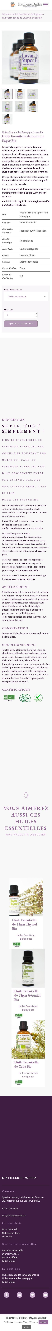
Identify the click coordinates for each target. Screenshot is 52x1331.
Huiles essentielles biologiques (17, 1278)
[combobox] (26, 296)
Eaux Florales (8, 1260)
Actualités (7, 1236)
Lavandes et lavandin (12, 1250)
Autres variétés (9, 1257)
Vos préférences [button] (30, 1322)
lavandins (29, 499)
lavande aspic (22, 486)
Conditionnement (13, 289)
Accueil (5, 14)
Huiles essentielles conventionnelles (20, 1274)
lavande (21, 524)
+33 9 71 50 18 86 (10, 1208)
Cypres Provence (10, 1253)
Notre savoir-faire (11, 1232)
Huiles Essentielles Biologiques (27, 14)
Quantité (8, 309)
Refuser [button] (26, 1327)
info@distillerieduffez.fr (14, 1215)
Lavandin (38, 132)
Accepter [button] (43, 1322)
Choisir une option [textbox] (16, 296)
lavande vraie (23, 479)
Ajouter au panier (20, 323)
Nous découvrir (9, 1229)
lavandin (39, 528)
